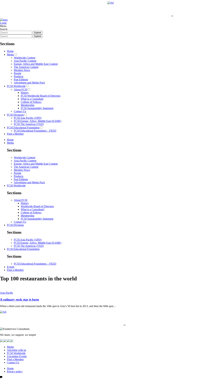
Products (18, 76)
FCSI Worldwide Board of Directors (40, 95)
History (25, 92)
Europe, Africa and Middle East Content (36, 63)
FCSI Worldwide (16, 86)
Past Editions (21, 79)
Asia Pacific (6, 292)
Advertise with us (16, 350)
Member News (22, 70)
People (17, 73)
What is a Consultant (32, 98)
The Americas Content (26, 67)
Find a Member (15, 133)
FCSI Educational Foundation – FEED (35, 130)
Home (10, 51)
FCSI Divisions (15, 114)
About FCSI (20, 89)
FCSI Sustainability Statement (37, 108)
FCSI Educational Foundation (23, 127)
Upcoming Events (17, 356)
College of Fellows (31, 102)
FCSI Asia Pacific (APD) (27, 117)
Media (10, 54)
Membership (27, 105)
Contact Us (20, 111)
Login (3, 22)
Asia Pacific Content (25, 60)
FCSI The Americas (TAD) (29, 124)
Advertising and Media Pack (29, 82)
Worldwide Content (24, 57)
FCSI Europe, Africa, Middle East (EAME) (37, 121)
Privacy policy (15, 371)
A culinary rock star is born (19, 299)
